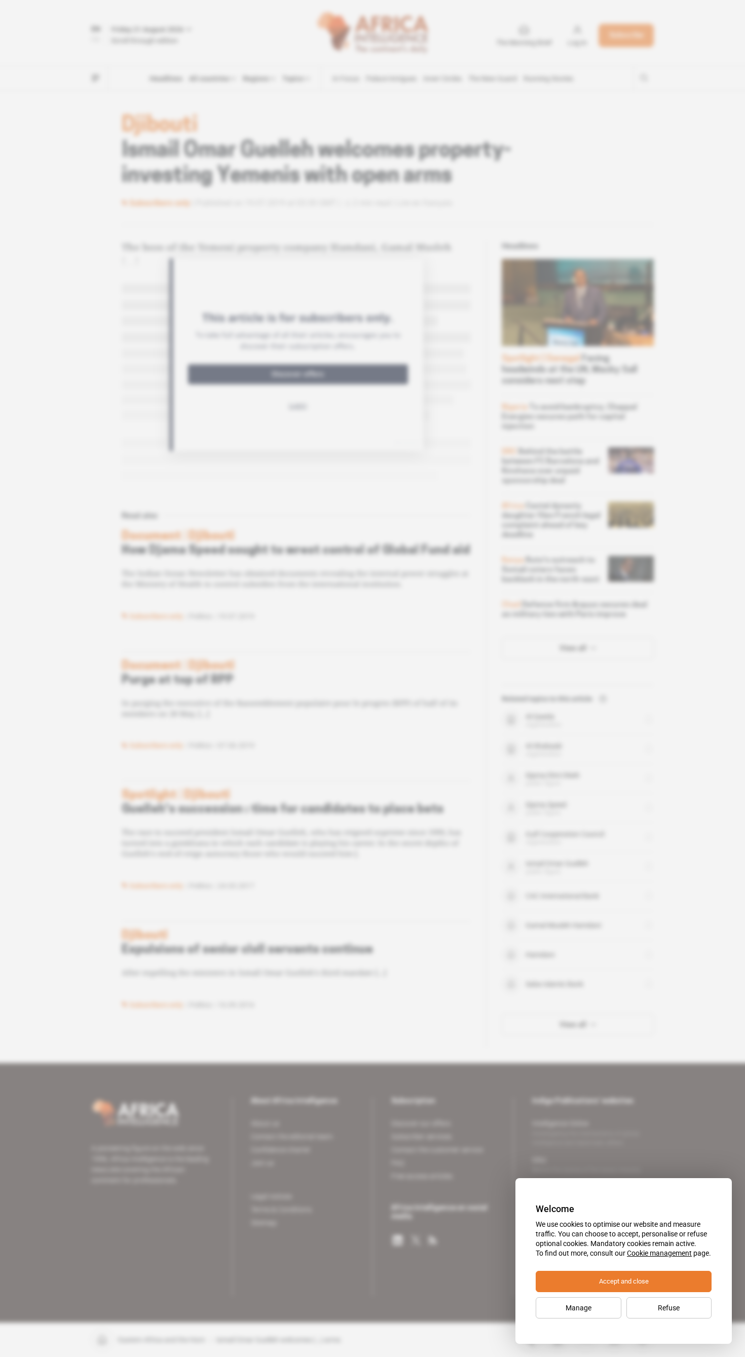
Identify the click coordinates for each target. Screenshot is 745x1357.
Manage (578, 1308)
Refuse (669, 1308)
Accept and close (624, 1281)
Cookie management (659, 1253)
